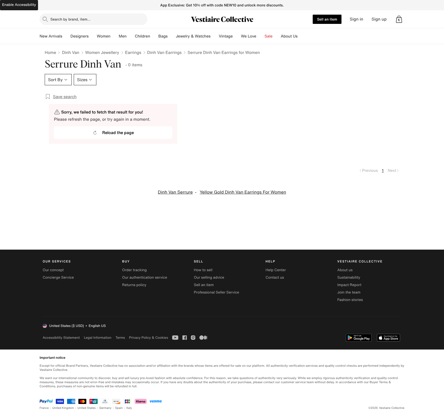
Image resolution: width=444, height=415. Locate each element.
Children (142, 36)
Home (50, 52)
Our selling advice (209, 277)
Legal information (97, 337)
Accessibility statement (61, 337)
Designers (79, 36)
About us (345, 270)
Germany (105, 408)
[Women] (115, 36)
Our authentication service (144, 277)
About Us (289, 36)
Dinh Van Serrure (175, 192)
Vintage (226, 36)
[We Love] (260, 36)
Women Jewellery (102, 52)
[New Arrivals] (66, 36)
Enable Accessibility (19, 4)
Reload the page (118, 132)
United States (87, 408)
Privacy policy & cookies (148, 337)
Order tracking (134, 270)
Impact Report (349, 285)
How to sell (203, 270)
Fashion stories (350, 300)
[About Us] (302, 36)
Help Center (276, 270)
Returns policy (134, 285)
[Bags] (172, 36)
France (44, 408)
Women (103, 36)
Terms (120, 337)
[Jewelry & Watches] (214, 36)
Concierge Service (58, 277)
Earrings (133, 52)
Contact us (275, 277)
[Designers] (93, 36)
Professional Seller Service (216, 292)
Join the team (348, 292)
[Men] (131, 36)
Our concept (53, 270)
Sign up (379, 19)
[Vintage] (237, 36)
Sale (269, 36)
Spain (119, 408)
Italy (129, 408)
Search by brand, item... (70, 19)
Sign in (356, 19)
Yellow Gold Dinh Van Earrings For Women (243, 192)
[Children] (154, 36)
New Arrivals (51, 36)
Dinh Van (70, 52)
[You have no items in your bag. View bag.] (399, 19)
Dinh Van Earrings (164, 52)
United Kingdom (63, 408)
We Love (248, 36)
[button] (399, 19)
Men (123, 36)
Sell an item (327, 19)
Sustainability (348, 277)
